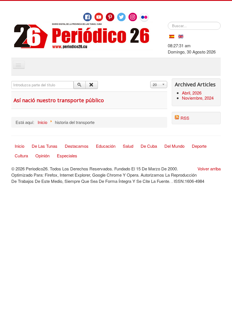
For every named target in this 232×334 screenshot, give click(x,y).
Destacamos (77, 146)
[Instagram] (132, 17)
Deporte (199, 146)
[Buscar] (80, 85)
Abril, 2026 (191, 93)
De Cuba (149, 146)
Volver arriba (209, 169)
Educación (105, 146)
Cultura (21, 156)
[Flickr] (144, 17)
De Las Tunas (44, 146)
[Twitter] (121, 17)
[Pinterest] (110, 17)
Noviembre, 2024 (198, 98)
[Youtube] (98, 17)
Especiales (67, 156)
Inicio (19, 146)
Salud (128, 146)
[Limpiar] (91, 85)
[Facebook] (87, 17)
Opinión (42, 156)
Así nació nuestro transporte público (59, 100)
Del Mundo (174, 146)
